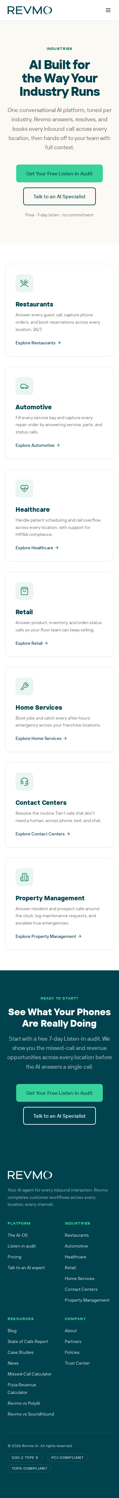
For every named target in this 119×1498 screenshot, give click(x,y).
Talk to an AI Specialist (59, 196)
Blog (12, 1330)
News (13, 1363)
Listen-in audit (22, 1246)
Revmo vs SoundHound (31, 1414)
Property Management (87, 1300)
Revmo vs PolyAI (24, 1403)
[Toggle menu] (108, 10)
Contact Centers (81, 1289)
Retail (70, 1267)
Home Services (80, 1278)
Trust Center (77, 1363)
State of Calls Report (28, 1341)
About (71, 1330)
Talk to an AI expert (26, 1267)
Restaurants (77, 1235)
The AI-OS (18, 1235)
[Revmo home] (30, 1175)
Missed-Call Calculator (30, 1374)
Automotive (76, 1246)
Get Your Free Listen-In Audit (59, 173)
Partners (73, 1341)
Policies (72, 1352)
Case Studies (21, 1352)
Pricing (14, 1257)
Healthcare (75, 1257)
